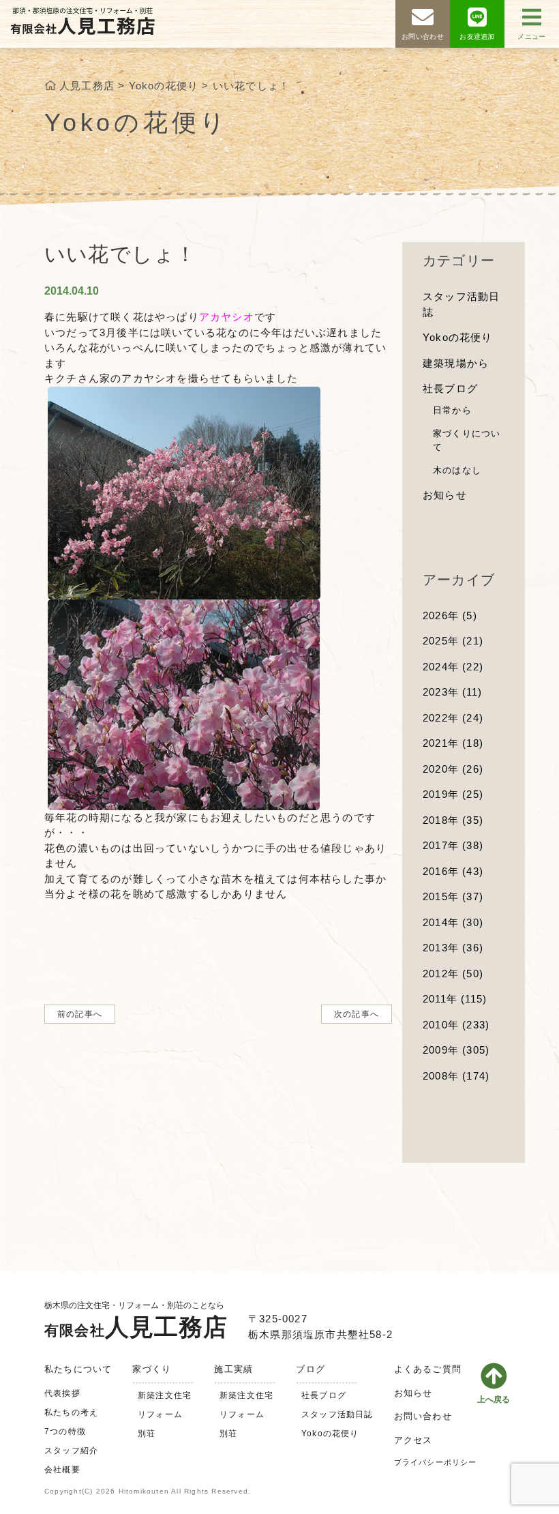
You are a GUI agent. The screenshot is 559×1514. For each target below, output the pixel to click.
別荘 (146, 1433)
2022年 (453, 718)
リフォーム (160, 1414)
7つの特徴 (65, 1431)
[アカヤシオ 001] (184, 491)
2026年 (450, 615)
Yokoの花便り (458, 337)
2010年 (456, 1024)
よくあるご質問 (428, 1369)
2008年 (456, 1076)
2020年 (453, 769)
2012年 (453, 973)
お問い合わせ (423, 1416)
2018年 (453, 820)
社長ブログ (450, 388)
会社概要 (62, 1469)
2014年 (453, 922)
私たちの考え (71, 1412)
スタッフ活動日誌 (337, 1414)
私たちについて (78, 1369)
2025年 (453, 641)
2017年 (453, 845)
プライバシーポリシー (435, 1462)
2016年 (453, 871)
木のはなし (457, 470)
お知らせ (445, 495)
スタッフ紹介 (71, 1450)
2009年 (456, 1050)
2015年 (453, 896)
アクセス (413, 1440)
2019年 (453, 794)
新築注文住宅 (165, 1395)
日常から (452, 410)
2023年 (452, 692)
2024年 (453, 666)
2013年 (453, 947)
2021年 (453, 743)
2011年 (455, 999)
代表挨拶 (62, 1393)
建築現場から (456, 363)
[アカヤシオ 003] (183, 703)
